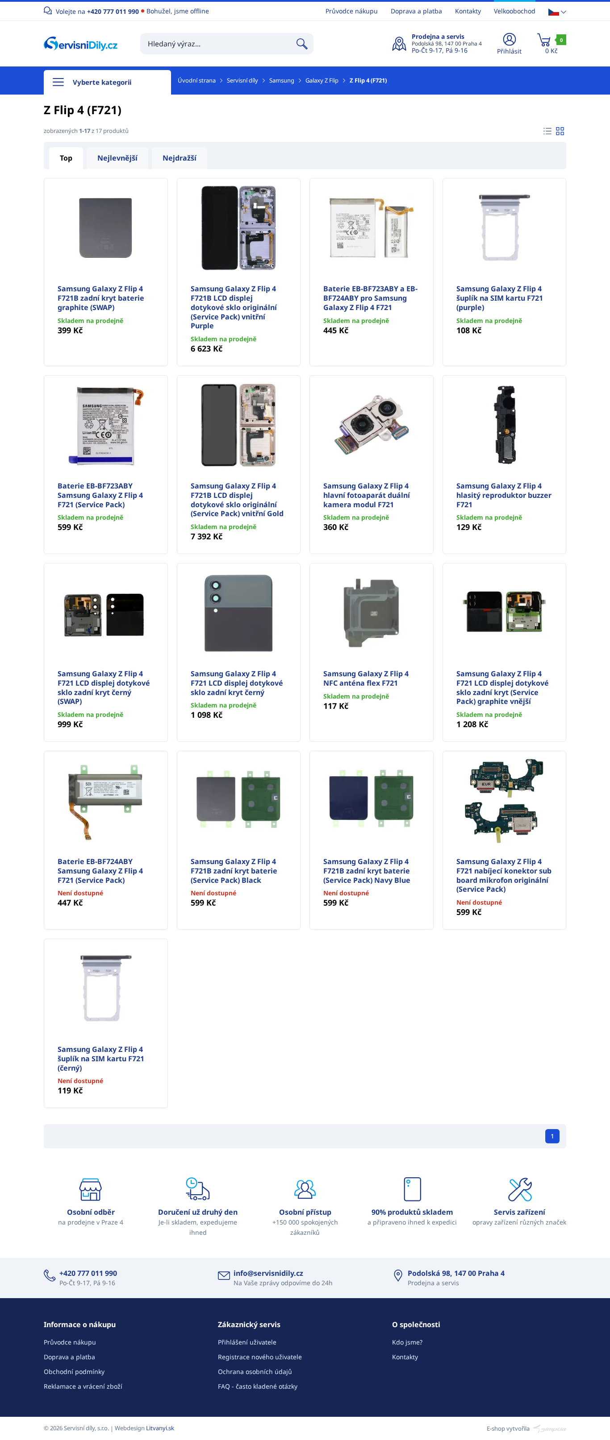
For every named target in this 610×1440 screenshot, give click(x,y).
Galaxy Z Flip (321, 80)
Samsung (281, 80)
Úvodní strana (197, 80)
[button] (557, 11)
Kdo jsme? (407, 1342)
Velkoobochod (514, 11)
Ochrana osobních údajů (255, 1371)
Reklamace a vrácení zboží (83, 1386)
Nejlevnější (117, 158)
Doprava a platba (416, 11)
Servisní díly (242, 80)
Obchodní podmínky (74, 1371)
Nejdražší (179, 158)
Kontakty (468, 11)
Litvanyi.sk (160, 1428)
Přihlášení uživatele (247, 1342)
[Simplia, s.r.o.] (548, 1428)
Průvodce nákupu (352, 11)
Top (66, 158)
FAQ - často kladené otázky (257, 1386)
